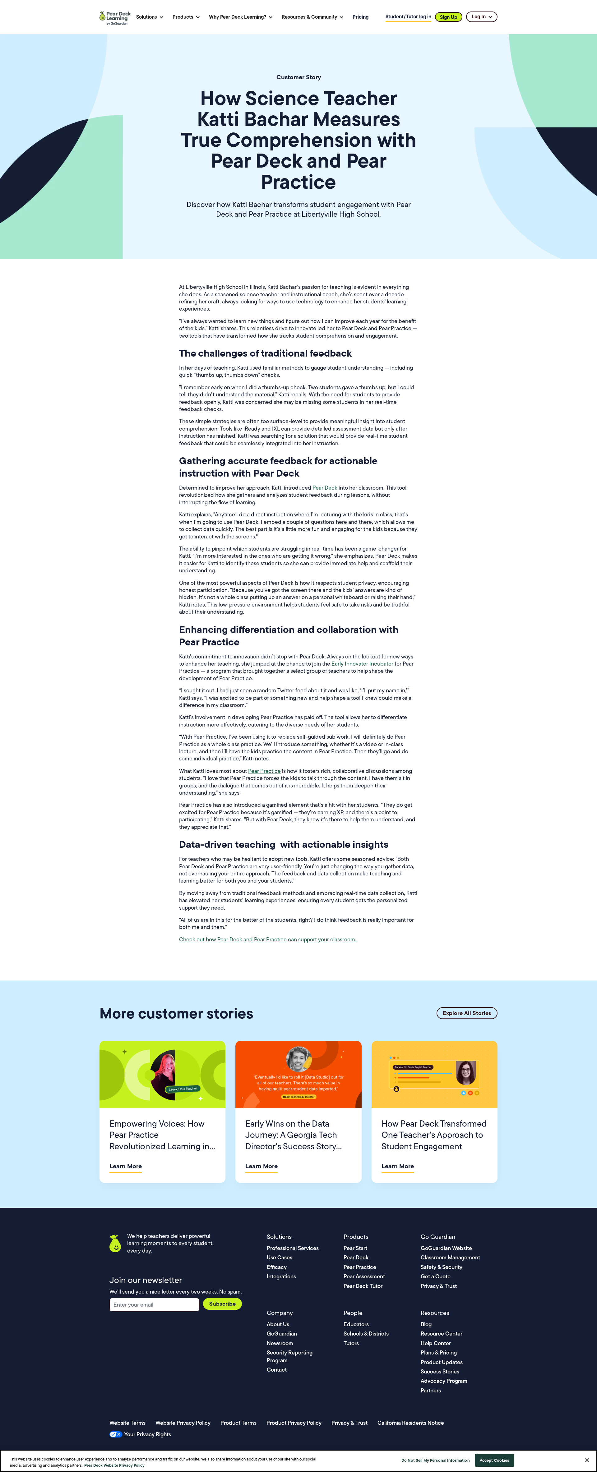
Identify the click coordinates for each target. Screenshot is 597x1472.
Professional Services (293, 1248)
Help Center (436, 1343)
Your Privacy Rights (147, 1434)
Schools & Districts (366, 1333)
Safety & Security (441, 1267)
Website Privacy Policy (183, 1423)
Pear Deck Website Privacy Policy (114, 1465)
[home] (116, 17)
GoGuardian (282, 1333)
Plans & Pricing (439, 1352)
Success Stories (440, 1371)
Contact (277, 1369)
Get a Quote (436, 1276)
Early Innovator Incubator (363, 664)
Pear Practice (264, 771)
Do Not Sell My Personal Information (435, 1460)
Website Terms (127, 1423)
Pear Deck (324, 488)
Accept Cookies (494, 1460)
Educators (356, 1324)
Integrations (281, 1276)
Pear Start (355, 1248)
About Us (278, 1324)
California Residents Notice (410, 1423)
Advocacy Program (444, 1381)
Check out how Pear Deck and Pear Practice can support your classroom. (268, 939)
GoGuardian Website (446, 1248)
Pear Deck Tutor (363, 1286)
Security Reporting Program (289, 1356)
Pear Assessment (364, 1276)
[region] (298, 1461)
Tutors (351, 1343)
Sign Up (448, 17)
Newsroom (280, 1343)
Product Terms (238, 1423)
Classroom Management (450, 1257)
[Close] (587, 1460)
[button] (150, 17)
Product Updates (442, 1362)
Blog (426, 1324)
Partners (431, 1390)
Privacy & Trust (439, 1286)
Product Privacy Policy (294, 1423)
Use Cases (279, 1257)
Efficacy (277, 1267)
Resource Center (441, 1333)
